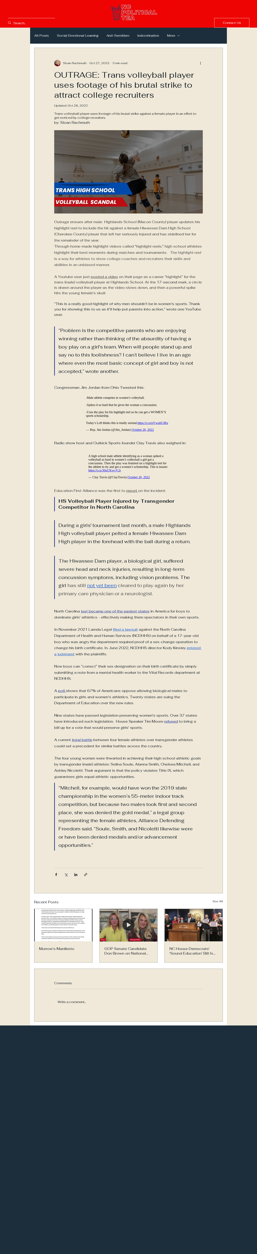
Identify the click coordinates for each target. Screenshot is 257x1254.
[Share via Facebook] (56, 876)
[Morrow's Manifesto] (63, 927)
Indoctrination (148, 35)
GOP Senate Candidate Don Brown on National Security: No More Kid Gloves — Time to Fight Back (125, 953)
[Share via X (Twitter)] (66, 876)
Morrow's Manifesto (56, 950)
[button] (231, 23)
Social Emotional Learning (77, 35)
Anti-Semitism (117, 35)
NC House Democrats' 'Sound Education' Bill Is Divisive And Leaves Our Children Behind (191, 953)
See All (218, 903)
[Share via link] (86, 876)
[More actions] (200, 63)
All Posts (41, 35)
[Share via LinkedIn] (76, 876)
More (171, 35)
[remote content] (128, 413)
